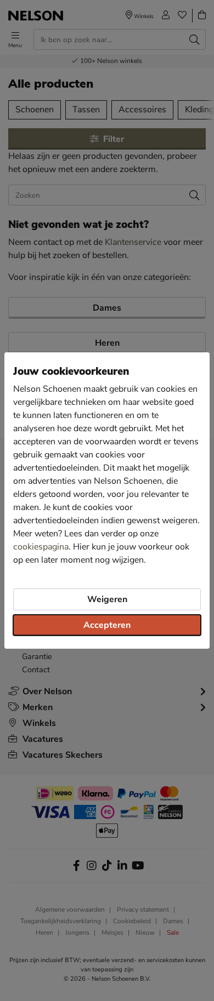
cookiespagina (41, 547)
